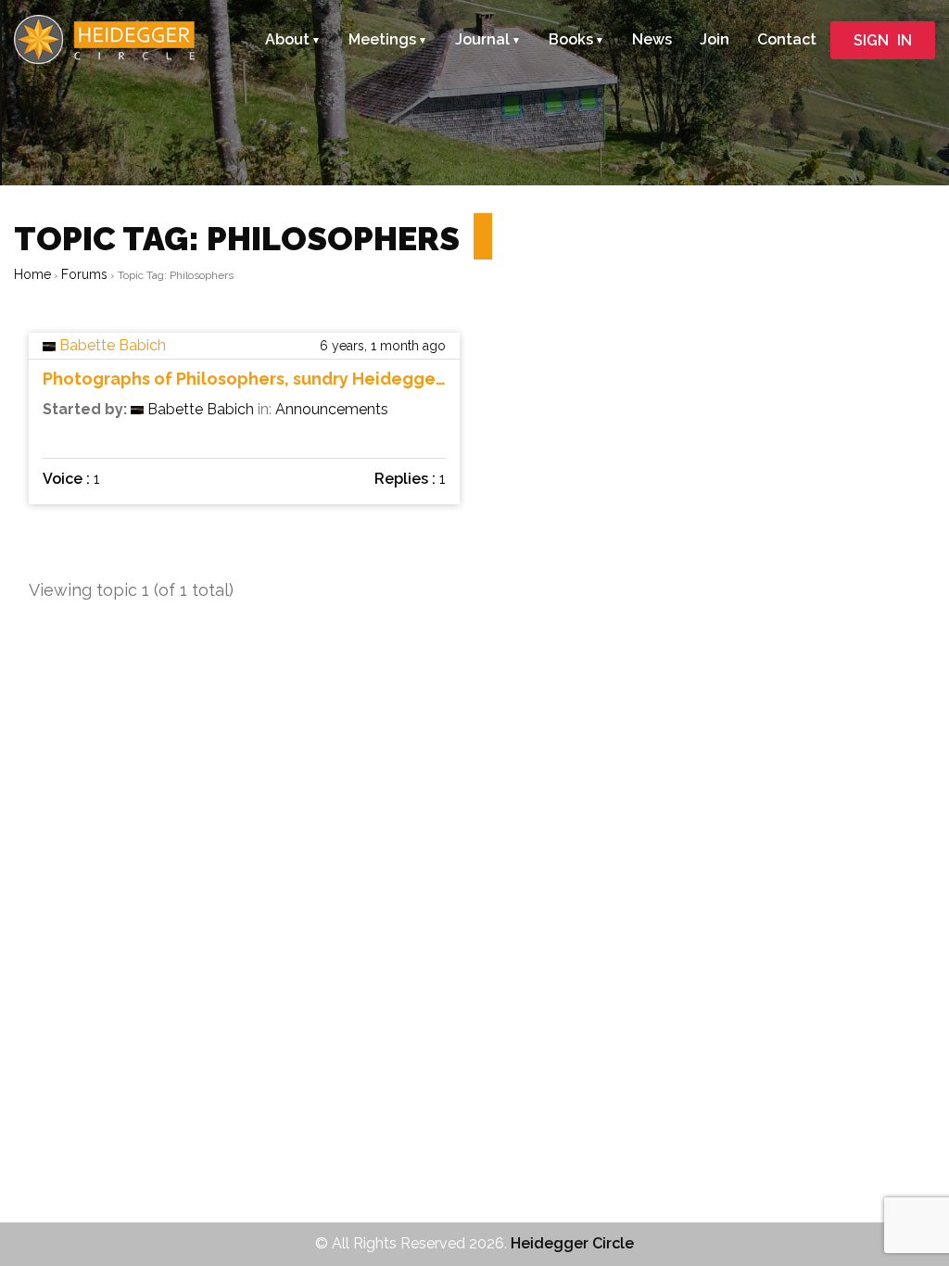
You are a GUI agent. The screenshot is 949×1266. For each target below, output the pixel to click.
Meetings (382, 39)
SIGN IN (883, 40)
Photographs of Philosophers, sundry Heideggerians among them (244, 379)
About (287, 39)
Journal (482, 39)
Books (571, 39)
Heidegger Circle (572, 1243)
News (652, 39)
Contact (786, 39)
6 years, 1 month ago (383, 345)
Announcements (331, 409)
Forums (84, 274)
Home (32, 274)
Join (714, 39)
